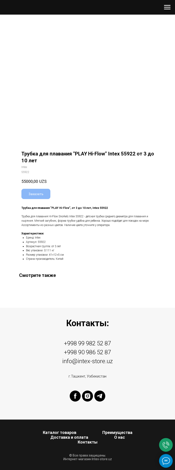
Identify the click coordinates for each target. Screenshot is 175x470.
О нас (119, 437)
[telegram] (99, 396)
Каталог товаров (59, 432)
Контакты (88, 442)
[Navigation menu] (167, 7)
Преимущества (117, 432)
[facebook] (75, 396)
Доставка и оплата (69, 437)
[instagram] (87, 396)
